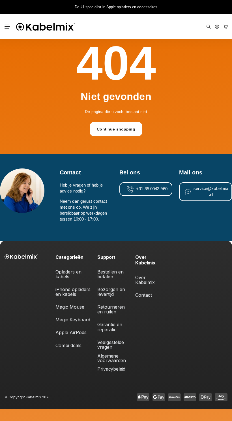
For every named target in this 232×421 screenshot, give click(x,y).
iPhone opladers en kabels (73, 292)
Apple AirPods (71, 332)
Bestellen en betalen (111, 274)
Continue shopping (116, 129)
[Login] (217, 26)
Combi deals (68, 345)
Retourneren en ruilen (111, 309)
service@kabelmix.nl (211, 191)
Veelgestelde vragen (111, 344)
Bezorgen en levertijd (111, 292)
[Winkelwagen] (226, 26)
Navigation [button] (7, 27)
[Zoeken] (208, 26)
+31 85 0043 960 (151, 189)
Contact (143, 295)
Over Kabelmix (145, 280)
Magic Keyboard (72, 319)
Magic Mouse (69, 307)
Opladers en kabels (69, 274)
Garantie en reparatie (110, 327)
